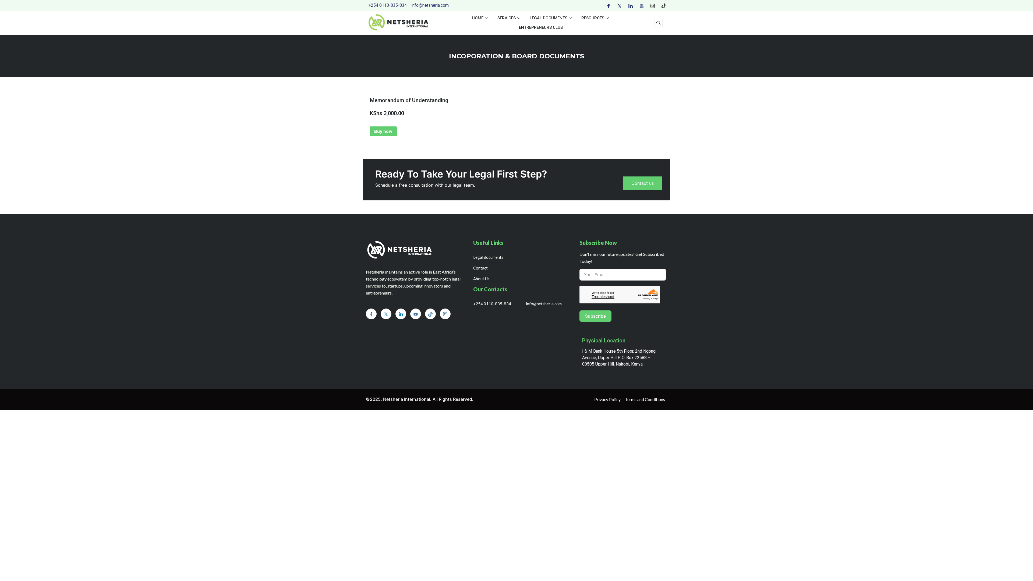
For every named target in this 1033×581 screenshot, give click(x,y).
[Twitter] (619, 5)
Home (477, 18)
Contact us (642, 183)
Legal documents (548, 18)
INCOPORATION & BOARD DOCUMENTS (516, 56)
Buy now (383, 131)
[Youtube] (641, 5)
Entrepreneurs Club (541, 27)
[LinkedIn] (630, 5)
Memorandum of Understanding (409, 100)
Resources (592, 18)
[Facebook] (608, 5)
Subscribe (595, 316)
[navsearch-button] (659, 23)
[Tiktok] (663, 5)
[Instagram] (652, 5)
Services (506, 18)
